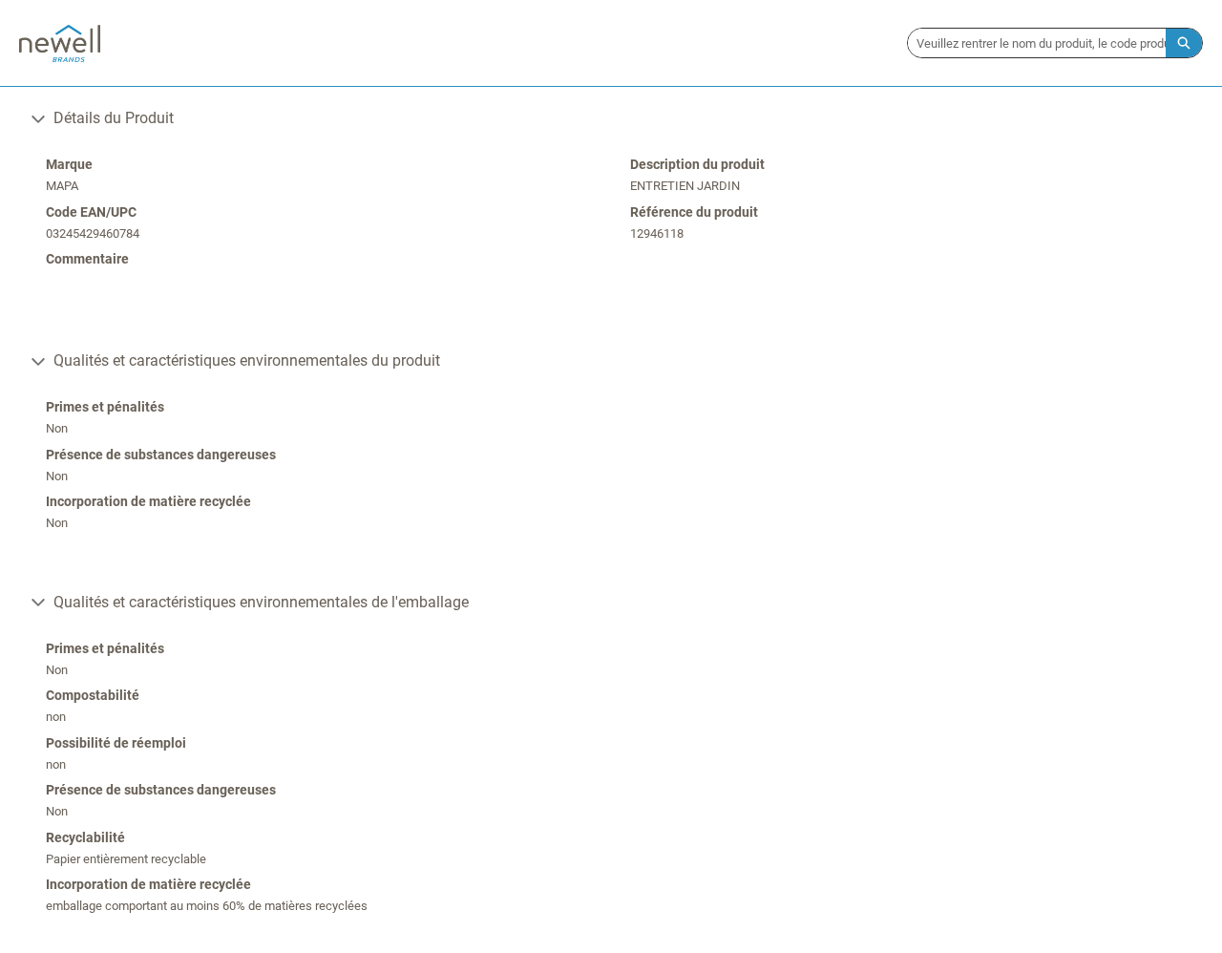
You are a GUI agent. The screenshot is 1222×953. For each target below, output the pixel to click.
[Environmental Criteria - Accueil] (59, 43)
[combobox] (1037, 43)
